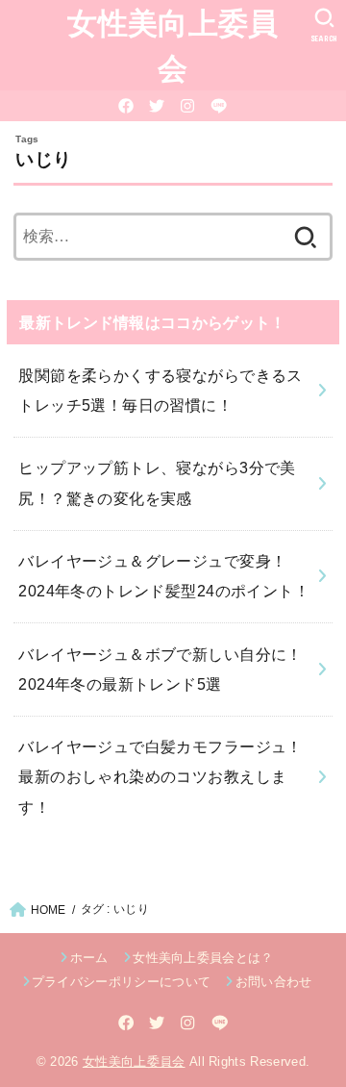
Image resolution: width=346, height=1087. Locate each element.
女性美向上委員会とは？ (203, 957)
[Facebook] (126, 105)
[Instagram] (187, 105)
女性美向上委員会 (172, 44)
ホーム (89, 957)
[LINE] (219, 105)
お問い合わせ (273, 981)
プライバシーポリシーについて (121, 981)
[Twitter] (156, 105)
